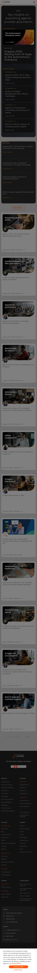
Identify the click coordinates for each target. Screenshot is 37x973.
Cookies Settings (18, 970)
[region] (18, 960)
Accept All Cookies (18, 966)
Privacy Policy (16, 963)
